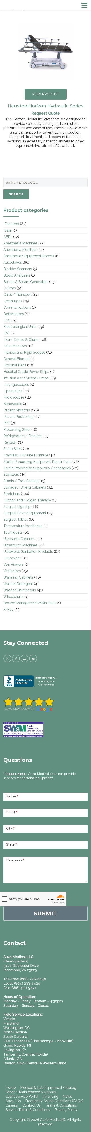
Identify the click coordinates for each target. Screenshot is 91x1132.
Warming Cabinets (18, 577)
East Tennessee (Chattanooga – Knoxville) (38, 1041)
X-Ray (8, 609)
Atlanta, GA (12, 1059)
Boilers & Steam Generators (25, 282)
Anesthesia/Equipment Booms (28, 256)
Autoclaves (12, 262)
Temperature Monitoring (23, 526)
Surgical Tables (15, 519)
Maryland (11, 1023)
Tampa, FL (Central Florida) (25, 1054)
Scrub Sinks (12, 449)
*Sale (7, 230)
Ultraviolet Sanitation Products (28, 551)
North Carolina (15, 1032)
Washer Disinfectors (19, 590)
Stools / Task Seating (21, 481)
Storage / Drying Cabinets (24, 487)
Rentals (9, 442)
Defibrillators (13, 314)
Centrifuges (12, 301)
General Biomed (16, 359)
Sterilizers (11, 474)
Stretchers (11, 494)
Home (11, 1087)
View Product (45, 94)
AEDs (7, 237)
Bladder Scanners (17, 269)
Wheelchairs (13, 596)
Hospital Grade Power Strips (26, 372)
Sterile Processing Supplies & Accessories (37, 468)
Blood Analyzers (16, 275)
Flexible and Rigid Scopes (24, 352)
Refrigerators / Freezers (22, 436)
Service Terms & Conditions (28, 1110)
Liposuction (13, 391)
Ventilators (12, 571)
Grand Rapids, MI (17, 1045)
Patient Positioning (18, 417)
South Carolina (15, 1037)
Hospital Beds (14, 365)
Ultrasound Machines (20, 545)
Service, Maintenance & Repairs (31, 1092)
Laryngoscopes (16, 384)
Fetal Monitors (15, 346)
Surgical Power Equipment (24, 513)
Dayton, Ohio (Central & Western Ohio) (34, 1063)
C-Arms (9, 288)
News (67, 1096)
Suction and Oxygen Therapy (27, 500)
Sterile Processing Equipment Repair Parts (37, 462)
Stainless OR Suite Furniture (25, 455)
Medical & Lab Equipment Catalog (48, 1087)
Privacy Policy (66, 1110)
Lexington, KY (14, 1050)
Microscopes (13, 397)
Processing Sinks (16, 429)
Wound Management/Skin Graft (29, 603)
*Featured (11, 224)
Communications (17, 307)
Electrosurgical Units (20, 327)
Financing (50, 1096)
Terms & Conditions (61, 1105)
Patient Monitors (16, 410)
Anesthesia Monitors (19, 249)
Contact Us (31, 1105)
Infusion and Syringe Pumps (26, 378)
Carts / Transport (17, 294)
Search (16, 194)
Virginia (9, 1019)
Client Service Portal (22, 1096)
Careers (12, 1105)
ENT (7, 333)
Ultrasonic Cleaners (19, 539)
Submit (45, 913)
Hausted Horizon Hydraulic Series (45, 106)
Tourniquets (13, 532)
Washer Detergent (18, 584)
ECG (7, 320)
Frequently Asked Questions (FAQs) (54, 1101)
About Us (13, 1101)
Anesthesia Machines (20, 243)
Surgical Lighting (16, 507)
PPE (6, 423)
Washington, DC (16, 1028)
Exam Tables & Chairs (20, 339)
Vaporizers (12, 558)
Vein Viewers (13, 564)
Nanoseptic (12, 404)
